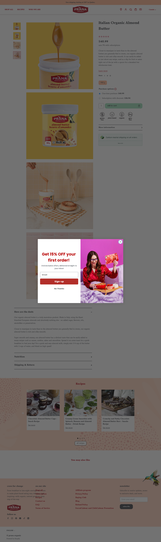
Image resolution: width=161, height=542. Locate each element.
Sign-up (59, 281)
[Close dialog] (120, 242)
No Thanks (59, 288)
